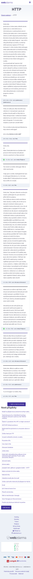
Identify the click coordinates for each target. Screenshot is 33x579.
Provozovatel (13, 574)
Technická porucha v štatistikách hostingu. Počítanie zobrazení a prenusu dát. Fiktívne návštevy (14, 416)
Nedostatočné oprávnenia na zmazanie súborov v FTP (16, 429)
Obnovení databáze (7, 447)
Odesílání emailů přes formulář (10, 478)
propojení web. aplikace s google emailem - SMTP (15, 468)
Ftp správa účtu (6, 440)
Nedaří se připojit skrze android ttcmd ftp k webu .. (16, 412)
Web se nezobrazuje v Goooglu (10, 495)
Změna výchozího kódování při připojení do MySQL (16, 482)
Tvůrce (16, 522)
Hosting (16, 517)
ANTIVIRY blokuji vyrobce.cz (10, 425)
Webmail (20, 574)
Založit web (16, 528)
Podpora (16, 524)
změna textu (5, 451)
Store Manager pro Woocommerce (11, 499)
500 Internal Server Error (9, 488)
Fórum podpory (6, 15)
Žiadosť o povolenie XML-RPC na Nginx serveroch (16, 422)
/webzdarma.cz (16, 533)
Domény (16, 519)
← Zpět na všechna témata (16, 404)
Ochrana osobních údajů (22, 571)
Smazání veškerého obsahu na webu (12, 437)
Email (3, 485)
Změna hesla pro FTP (8, 433)
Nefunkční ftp (6, 475)
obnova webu (6, 464)
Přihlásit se (17, 531)
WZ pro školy (16, 526)
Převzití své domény (7, 492)
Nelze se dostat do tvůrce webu (11, 471)
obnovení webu (6, 461)
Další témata (6, 507)
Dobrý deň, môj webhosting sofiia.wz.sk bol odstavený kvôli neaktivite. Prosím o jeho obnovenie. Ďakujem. (14, 456)
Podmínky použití (9, 571)
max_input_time (6, 444)
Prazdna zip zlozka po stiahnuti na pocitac (13, 502)
